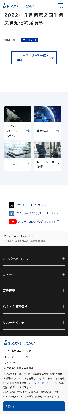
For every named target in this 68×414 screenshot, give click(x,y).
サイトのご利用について (17, 351)
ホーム (7, 235)
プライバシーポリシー (39, 383)
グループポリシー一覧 (16, 357)
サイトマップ (11, 362)
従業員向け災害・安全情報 (18, 368)
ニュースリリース (22, 235)
